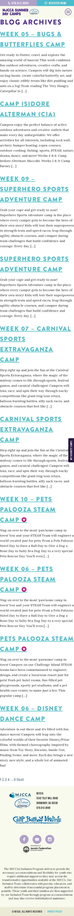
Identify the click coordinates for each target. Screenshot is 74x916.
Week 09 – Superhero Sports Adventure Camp (34, 189)
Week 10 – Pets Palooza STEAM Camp (28, 509)
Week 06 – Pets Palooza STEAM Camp (28, 579)
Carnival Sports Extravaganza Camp (31, 429)
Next (20, 779)
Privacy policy (54, 911)
